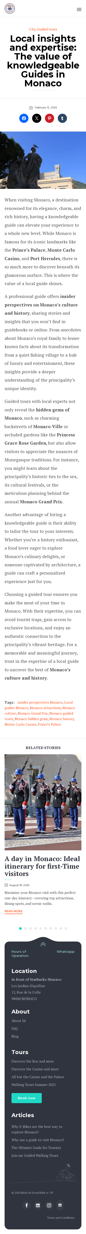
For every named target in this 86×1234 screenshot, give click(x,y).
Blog (15, 1036)
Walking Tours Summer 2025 (33, 1084)
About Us (18, 1020)
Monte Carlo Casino (20, 724)
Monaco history (61, 718)
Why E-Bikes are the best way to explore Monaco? (36, 1129)
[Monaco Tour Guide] (10, 8)
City (32, 29)
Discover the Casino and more (35, 1069)
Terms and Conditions (61, 1217)
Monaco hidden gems (31, 718)
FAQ (14, 1028)
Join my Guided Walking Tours (34, 1155)
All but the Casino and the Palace (37, 1076)
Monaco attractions (45, 707)
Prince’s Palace (49, 724)
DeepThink (38, 1192)
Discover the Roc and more (32, 1061)
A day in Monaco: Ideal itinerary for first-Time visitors (42, 866)
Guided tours (47, 29)
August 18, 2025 (19, 885)
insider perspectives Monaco (40, 702)
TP (51, 1192)
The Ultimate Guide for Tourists (36, 1147)
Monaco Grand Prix (33, 713)
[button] (13, 912)
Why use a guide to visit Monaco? (37, 1140)
